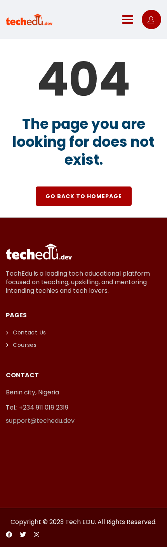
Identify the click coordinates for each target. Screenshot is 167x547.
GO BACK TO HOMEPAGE (83, 196)
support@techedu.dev (40, 420)
